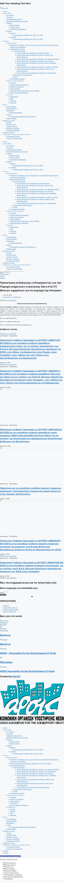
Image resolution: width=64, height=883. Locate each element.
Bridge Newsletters (16, 112)
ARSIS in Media (11, 118)
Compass (13, 101)
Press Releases (11, 106)
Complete (13, 37)
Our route (10, 17)
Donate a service (12, 126)
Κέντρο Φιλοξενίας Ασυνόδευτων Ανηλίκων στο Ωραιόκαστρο (36, 73)
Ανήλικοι (12, 809)
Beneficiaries (14, 97)
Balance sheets (14, 25)
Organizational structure (14, 19)
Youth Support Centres (17, 79)
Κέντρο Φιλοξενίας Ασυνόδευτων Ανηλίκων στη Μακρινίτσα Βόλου (38, 59)
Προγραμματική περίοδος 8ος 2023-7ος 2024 (28, 39)
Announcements (12, 108)
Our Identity (10, 15)
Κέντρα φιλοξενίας (19, 51)
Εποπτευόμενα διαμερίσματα (22, 75)
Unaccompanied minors (17, 49)
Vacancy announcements (14, 138)
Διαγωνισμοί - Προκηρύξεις (12, 297)
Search (2, 272)
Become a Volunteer (13, 128)
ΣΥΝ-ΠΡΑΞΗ (14, 803)
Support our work (9, 120)
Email (2, 592)
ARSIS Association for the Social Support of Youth (27, 671)
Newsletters (10, 110)
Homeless (13, 83)
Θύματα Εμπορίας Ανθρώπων (19, 93)
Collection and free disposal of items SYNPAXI (24, 91)
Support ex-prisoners (17, 87)
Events (9, 114)
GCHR (15, 77)
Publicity (9, 23)
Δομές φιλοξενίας (19, 767)
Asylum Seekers (15, 89)
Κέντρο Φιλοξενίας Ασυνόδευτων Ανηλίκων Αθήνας (33, 53)
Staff (11, 99)
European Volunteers (13, 130)
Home (5, 11)
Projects (9, 31)
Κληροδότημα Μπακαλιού (18, 29)
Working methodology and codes (17, 21)
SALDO (16, 676)
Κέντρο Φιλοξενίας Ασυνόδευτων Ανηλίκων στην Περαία (35, 61)
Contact (5, 853)
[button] (10, 856)
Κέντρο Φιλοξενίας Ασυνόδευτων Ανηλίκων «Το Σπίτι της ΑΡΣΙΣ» (30, 763)
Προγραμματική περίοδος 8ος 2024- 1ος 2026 (28, 35)
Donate (9, 122)
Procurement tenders (13, 136)
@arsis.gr (5, 635)
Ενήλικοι (12, 811)
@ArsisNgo (6, 662)
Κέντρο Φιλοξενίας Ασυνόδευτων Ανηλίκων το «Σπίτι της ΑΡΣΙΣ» (37, 67)
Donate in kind (11, 124)
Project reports (15, 27)
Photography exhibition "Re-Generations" (23, 116)
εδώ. (15, 318)
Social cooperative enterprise (19, 85)
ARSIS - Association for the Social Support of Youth (28, 653)
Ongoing (12, 33)
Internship (13, 103)
